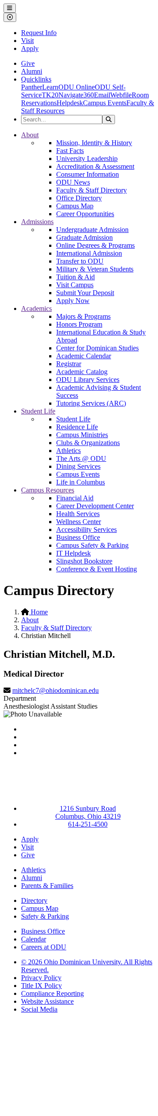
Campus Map (74, 206)
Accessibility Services (86, 529)
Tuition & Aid (75, 277)
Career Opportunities (85, 213)
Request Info (39, 32)
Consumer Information (87, 174)
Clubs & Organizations (88, 442)
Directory (34, 900)
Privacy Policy (41, 977)
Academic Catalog (82, 371)
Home (38, 612)
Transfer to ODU (80, 261)
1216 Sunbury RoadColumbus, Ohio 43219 (88, 812)
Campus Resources (47, 490)
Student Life (38, 411)
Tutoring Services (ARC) (91, 403)
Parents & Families (47, 885)
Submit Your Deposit (85, 292)
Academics (36, 308)
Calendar (33, 939)
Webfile (121, 95)
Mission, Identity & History (94, 142)
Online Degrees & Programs (95, 245)
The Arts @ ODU (81, 458)
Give (28, 63)
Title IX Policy (41, 985)
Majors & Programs (83, 316)
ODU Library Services (87, 379)
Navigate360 (76, 95)
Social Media (39, 1009)
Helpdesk (70, 103)
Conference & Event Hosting (96, 569)
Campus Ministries (82, 435)
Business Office (78, 537)
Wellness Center (78, 521)
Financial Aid (74, 498)
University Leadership (87, 158)
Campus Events (104, 103)
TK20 (50, 95)
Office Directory (79, 198)
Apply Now (73, 300)
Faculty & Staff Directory (91, 190)
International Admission (89, 253)
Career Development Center (95, 506)
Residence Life (77, 427)
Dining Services (78, 466)
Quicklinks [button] (36, 79)
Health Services (78, 513)
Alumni (31, 71)
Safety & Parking (45, 916)
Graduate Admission (84, 237)
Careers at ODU (43, 947)
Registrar (68, 363)
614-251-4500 (88, 824)
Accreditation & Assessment (95, 166)
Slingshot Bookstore (84, 561)
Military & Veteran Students (94, 269)
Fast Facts (70, 150)
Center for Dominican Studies (97, 348)
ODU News (73, 182)
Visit (27, 40)
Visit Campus (74, 285)
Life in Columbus (80, 482)
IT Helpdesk (73, 553)
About (30, 135)
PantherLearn (39, 87)
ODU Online (76, 87)
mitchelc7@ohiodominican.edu (55, 690)
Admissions (37, 221)
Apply (30, 48)
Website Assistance (47, 1001)
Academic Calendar (83, 356)
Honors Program (79, 324)
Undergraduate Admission (92, 229)
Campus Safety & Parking (92, 545)
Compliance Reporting (52, 993)
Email (102, 95)
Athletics (68, 450)
